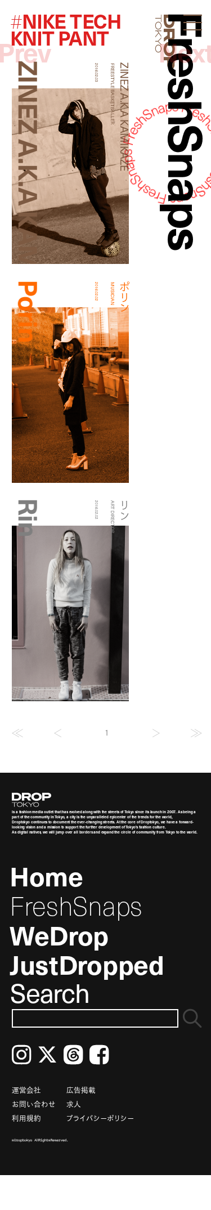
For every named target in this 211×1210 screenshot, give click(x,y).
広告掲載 (81, 1089)
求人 (73, 1104)
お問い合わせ (34, 1104)
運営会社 (26, 1089)
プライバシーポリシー (100, 1118)
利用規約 (26, 1118)
